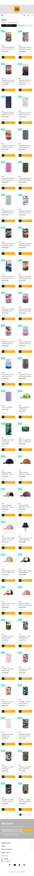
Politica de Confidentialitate (13, 834)
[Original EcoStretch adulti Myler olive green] (25, 233)
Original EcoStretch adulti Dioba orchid (25, 310)
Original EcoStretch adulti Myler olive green (25, 244)
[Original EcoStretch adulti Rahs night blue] (8, 233)
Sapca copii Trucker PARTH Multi (8, 604)
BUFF (3, 45)
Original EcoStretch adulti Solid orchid (8, 179)
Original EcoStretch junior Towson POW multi (8, 48)
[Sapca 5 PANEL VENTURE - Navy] (8, 462)
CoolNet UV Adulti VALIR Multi (8, 768)
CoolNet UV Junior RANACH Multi (8, 637)
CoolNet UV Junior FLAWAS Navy (8, 702)
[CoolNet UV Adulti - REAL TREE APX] (25, 756)
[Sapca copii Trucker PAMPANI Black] (25, 560)
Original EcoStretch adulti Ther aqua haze (25, 114)
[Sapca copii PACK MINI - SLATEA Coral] (25, 592)
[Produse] (2, 15)
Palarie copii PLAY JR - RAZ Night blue (25, 539)
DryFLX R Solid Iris (7, 407)
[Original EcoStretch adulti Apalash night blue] (25, 363)
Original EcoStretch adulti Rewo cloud (25, 212)
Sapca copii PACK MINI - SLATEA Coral (25, 604)
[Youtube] (14, 865)
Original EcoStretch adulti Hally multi (8, 310)
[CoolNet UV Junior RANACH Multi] (8, 625)
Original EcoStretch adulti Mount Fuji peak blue (8, 277)
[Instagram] (24, 865)
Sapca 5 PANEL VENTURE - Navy (7, 473)
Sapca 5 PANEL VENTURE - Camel (25, 473)
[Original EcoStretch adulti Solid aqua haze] (8, 200)
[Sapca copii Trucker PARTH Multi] (8, 592)
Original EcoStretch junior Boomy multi (25, 48)
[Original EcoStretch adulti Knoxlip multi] (25, 265)
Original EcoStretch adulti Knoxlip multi (25, 277)
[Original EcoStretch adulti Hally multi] (8, 298)
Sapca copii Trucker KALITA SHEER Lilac (8, 571)
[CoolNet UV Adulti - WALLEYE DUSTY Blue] (25, 723)
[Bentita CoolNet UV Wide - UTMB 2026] (25, 429)
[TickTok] (19, 865)
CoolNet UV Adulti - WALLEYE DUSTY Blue (25, 735)
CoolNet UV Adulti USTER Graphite (8, 800)
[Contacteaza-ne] (24, 15)
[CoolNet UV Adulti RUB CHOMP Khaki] (25, 789)
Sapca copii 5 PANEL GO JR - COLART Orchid (8, 539)
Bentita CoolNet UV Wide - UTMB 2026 (25, 441)
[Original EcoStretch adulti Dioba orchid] (25, 298)
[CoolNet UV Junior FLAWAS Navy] (8, 690)
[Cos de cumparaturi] (28, 15)
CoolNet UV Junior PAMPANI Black (25, 637)
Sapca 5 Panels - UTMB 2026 (24, 408)
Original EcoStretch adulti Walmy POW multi (8, 81)
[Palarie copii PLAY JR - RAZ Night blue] (25, 527)
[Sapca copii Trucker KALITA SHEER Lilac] (8, 560)
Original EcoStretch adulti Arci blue (8, 375)
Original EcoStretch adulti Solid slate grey (25, 146)
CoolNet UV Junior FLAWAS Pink (25, 670)
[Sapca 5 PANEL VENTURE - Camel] (25, 462)
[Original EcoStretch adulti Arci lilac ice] (25, 331)
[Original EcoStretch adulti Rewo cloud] (25, 200)
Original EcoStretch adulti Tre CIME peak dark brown (25, 81)
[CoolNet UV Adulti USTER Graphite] (8, 789)
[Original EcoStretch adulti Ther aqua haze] (25, 102)
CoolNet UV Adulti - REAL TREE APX (25, 768)
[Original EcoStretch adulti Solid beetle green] (25, 167)
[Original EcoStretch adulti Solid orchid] (8, 167)
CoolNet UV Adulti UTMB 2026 (8, 441)
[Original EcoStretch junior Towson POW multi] (8, 36)
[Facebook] (9, 865)
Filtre (10, 25)
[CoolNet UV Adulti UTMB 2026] (8, 429)
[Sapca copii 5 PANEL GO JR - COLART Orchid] (8, 527)
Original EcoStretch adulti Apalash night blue (25, 375)
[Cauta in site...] (32, 15)
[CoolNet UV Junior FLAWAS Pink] (25, 658)
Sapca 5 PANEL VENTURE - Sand (7, 506)
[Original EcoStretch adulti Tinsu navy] (8, 102)
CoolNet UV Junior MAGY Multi (8, 670)
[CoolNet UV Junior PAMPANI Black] (25, 625)
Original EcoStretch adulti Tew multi (8, 146)
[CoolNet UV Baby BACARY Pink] (8, 723)
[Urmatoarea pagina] (30, 815)
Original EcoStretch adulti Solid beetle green (25, 179)
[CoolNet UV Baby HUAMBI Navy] (25, 690)
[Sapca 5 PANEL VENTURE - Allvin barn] (25, 494)
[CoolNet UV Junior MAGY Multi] (8, 658)
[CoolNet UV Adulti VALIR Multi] (8, 756)
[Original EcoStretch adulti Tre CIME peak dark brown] (25, 69)
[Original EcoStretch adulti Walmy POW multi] (8, 69)
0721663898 (5, 858)
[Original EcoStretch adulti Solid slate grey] (25, 135)
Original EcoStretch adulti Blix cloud (8, 342)
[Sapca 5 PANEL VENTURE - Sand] (8, 494)
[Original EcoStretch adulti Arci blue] (8, 363)
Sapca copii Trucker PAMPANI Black (25, 571)
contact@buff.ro (7, 861)
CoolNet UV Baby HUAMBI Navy (24, 702)
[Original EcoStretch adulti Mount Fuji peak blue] (8, 265)
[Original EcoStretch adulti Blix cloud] (8, 331)
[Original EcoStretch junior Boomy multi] (25, 36)
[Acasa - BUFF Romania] (17, 9)
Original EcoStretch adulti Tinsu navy (8, 114)
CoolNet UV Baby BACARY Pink (7, 735)
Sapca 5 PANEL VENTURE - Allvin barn (24, 506)
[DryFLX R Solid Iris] (8, 396)
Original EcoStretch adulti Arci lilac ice (25, 342)
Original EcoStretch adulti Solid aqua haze (8, 212)
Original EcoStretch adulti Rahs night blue (8, 244)
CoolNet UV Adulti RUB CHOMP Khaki (25, 800)
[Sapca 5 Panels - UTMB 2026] (25, 396)
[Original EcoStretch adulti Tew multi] (8, 135)
